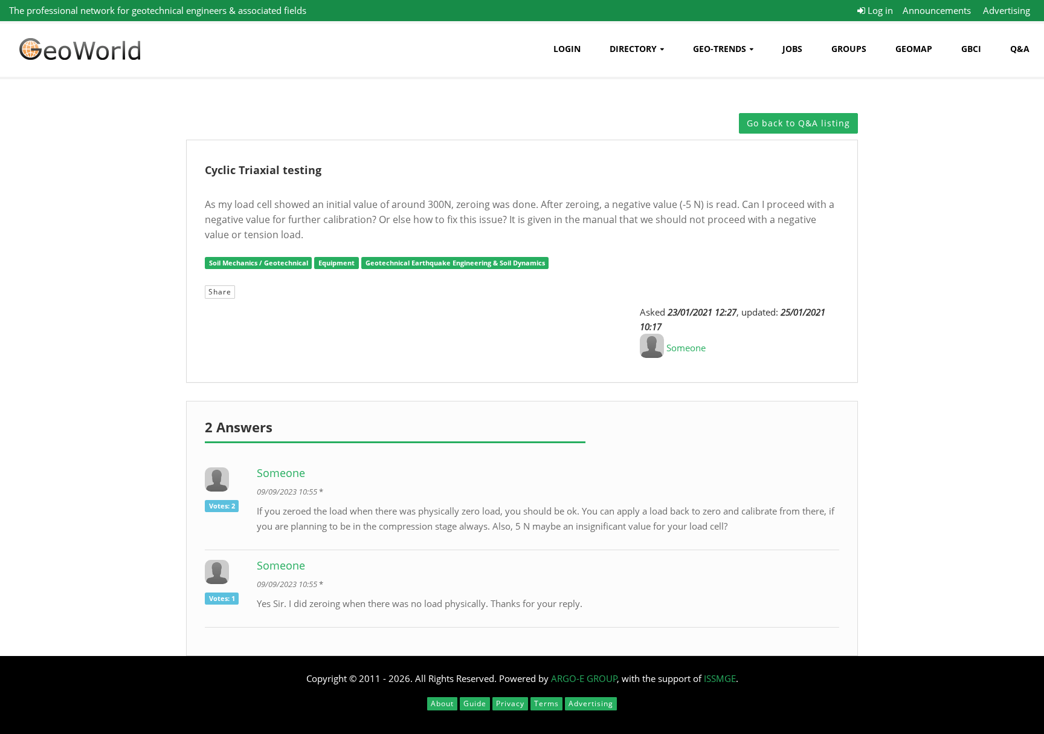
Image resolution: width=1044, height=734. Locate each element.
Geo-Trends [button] (719, 48)
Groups (848, 48)
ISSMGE (720, 678)
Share (219, 292)
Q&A (1020, 48)
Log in (879, 10)
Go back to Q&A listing (798, 123)
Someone (686, 348)
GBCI (971, 48)
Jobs (792, 48)
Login (567, 48)
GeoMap (913, 48)
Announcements (937, 10)
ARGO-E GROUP (584, 678)
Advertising (1006, 10)
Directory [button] (633, 48)
